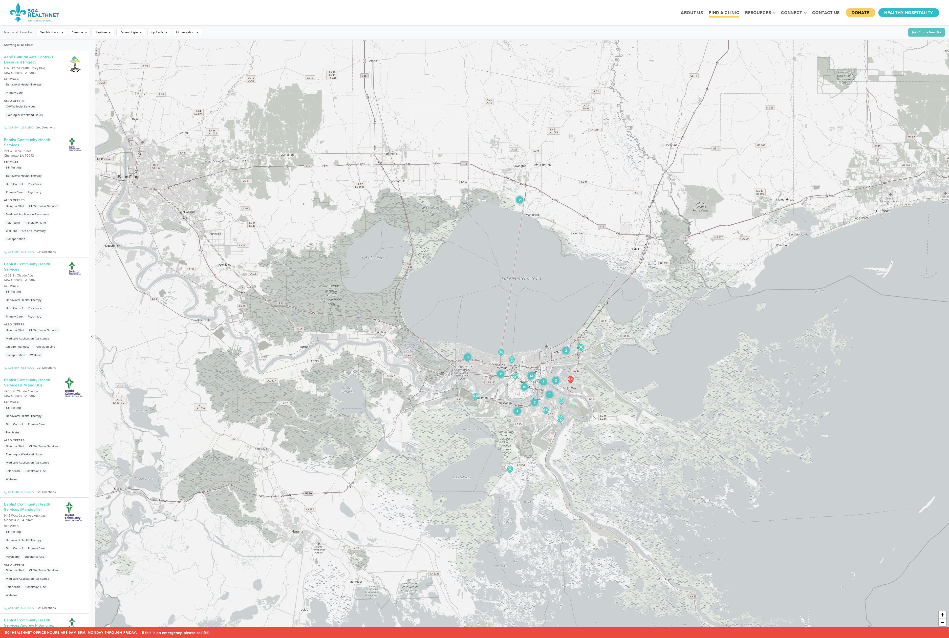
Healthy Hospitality (908, 12)
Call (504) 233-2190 (20, 127)
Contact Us (826, 12)
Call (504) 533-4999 (21, 252)
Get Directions (45, 127)
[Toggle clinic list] (92, 336)
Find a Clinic (724, 12)
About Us (692, 12)
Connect (791, 12)
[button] (510, 469)
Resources (758, 12)
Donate (860, 12)
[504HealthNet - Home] (34, 12)
